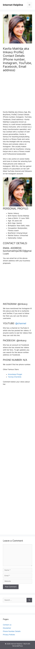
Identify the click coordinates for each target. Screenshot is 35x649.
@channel (20, 323)
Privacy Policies (9, 635)
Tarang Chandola (14, 377)
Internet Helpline (13, 4)
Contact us (7, 625)
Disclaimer (7, 628)
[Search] (29, 600)
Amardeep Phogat (15, 374)
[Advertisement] (17, 92)
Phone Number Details (12, 631)
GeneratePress (17, 646)
